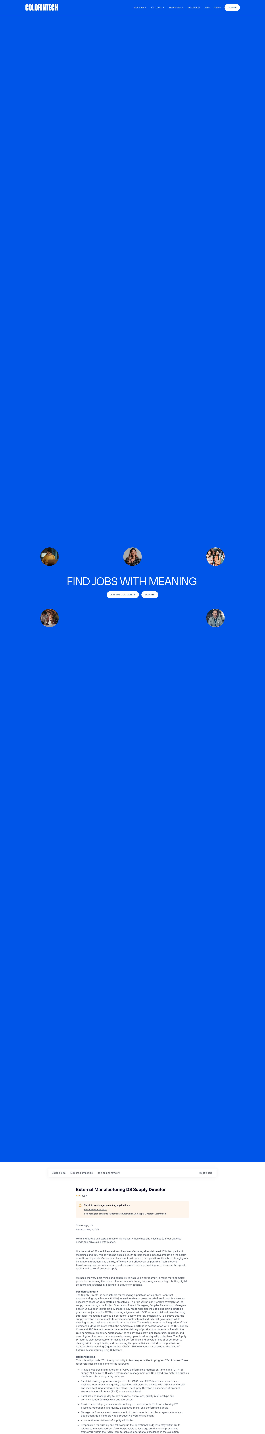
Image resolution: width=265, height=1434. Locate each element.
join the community (122, 594)
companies (81, 1172)
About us (139, 7)
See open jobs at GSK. (95, 1209)
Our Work (156, 7)
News (217, 7)
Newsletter (194, 7)
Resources (175, 7)
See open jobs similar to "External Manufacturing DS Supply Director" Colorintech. (125, 1213)
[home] (41, 7)
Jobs (207, 7)
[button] (140, 7)
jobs (58, 1172)
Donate (232, 7)
